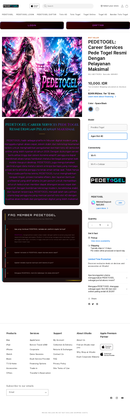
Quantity (92, 219)
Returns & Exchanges (62, 349)
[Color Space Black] (90, 109)
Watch (9, 354)
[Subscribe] (45, 392)
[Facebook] (90, 304)
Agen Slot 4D (97, 136)
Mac (8, 340)
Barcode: (106, 74)
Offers (9, 373)
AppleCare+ (35, 340)
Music (9, 359)
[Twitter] (93, 304)
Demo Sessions (37, 354)
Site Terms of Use (61, 368)
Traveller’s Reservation (40, 373)
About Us (81, 340)
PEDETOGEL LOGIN (25, 14)
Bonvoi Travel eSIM (38, 345)
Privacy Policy (59, 364)
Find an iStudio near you (86, 346)
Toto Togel (75, 14)
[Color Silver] (97, 109)
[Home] (11, 6)
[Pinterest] (98, 304)
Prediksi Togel (97, 127)
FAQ (55, 359)
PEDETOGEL (7, 14)
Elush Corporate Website (88, 357)
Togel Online (89, 14)
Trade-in (33, 368)
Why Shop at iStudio (86, 352)
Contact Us (58, 354)
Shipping (103, 87)
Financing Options (38, 364)
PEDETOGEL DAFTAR (46, 14)
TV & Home (11, 364)
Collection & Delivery (62, 345)
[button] (7, 14)
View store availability (100, 241)
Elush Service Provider (40, 359)
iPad (8, 345)
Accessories (11, 368)
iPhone (9, 349)
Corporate (34, 349)
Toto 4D (63, 14)
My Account (58, 340)
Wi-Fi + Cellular (98, 164)
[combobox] (68, 6)
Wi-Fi (93, 155)
